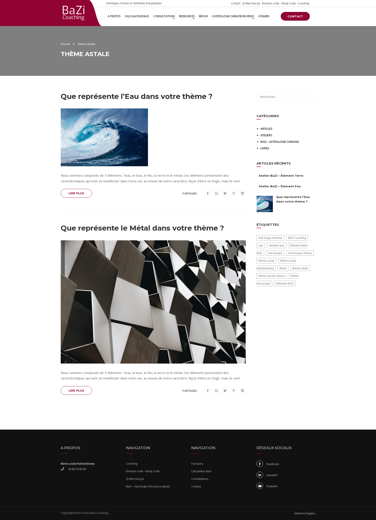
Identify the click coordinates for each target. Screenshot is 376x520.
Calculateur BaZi (137, 16)
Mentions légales (305, 513)
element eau (276, 245)
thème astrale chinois (271, 276)
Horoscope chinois (300, 253)
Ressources (187, 16)
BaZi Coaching (297, 238)
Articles (266, 129)
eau (260, 245)
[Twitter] (225, 193)
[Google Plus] (216, 193)
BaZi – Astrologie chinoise (279, 142)
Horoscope (275, 253)
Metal (283, 268)
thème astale (300, 268)
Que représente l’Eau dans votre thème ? (137, 96)
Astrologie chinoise (270, 238)
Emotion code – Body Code (279, 3)
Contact (295, 16)
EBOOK (203, 16)
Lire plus (76, 193)
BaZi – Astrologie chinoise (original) (148, 486)
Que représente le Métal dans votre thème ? (142, 228)
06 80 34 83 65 (77, 469)
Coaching (303, 3)
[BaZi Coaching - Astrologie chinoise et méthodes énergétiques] (73, 13)
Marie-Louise (266, 260)
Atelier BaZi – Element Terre (281, 175)
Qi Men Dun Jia (251, 3)
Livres (264, 148)
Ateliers (263, 16)
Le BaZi (235, 3)
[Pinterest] (234, 193)
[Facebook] (208, 193)
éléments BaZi (285, 283)
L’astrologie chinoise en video (233, 16)
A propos (114, 16)
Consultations (164, 16)
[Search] (309, 96)
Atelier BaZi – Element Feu (280, 186)
